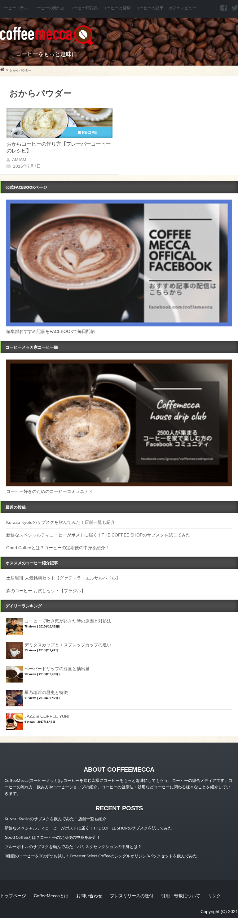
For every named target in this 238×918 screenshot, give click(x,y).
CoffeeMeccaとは (51, 895)
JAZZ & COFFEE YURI (46, 716)
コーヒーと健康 (117, 8)
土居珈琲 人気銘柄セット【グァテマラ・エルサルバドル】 (63, 577)
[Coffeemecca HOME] (2, 70)
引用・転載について (180, 895)
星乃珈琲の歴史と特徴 (46, 692)
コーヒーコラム (14, 8)
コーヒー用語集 (84, 8)
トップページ (13, 895)
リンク (214, 895)
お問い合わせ (89, 895)
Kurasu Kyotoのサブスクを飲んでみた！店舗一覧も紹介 (60, 522)
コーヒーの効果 (149, 8)
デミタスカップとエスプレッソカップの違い (67, 644)
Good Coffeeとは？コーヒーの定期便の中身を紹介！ (57, 547)
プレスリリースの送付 (131, 895)
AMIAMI (20, 159)
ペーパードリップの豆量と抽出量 (57, 668)
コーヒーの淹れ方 (49, 8)
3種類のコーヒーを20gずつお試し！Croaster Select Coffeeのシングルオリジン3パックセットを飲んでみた (101, 856)
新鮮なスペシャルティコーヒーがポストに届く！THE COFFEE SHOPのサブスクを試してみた (98, 534)
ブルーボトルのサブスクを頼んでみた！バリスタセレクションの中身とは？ (73, 846)
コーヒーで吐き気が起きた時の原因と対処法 (67, 620)
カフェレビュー (182, 8)
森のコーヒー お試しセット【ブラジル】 (46, 590)
